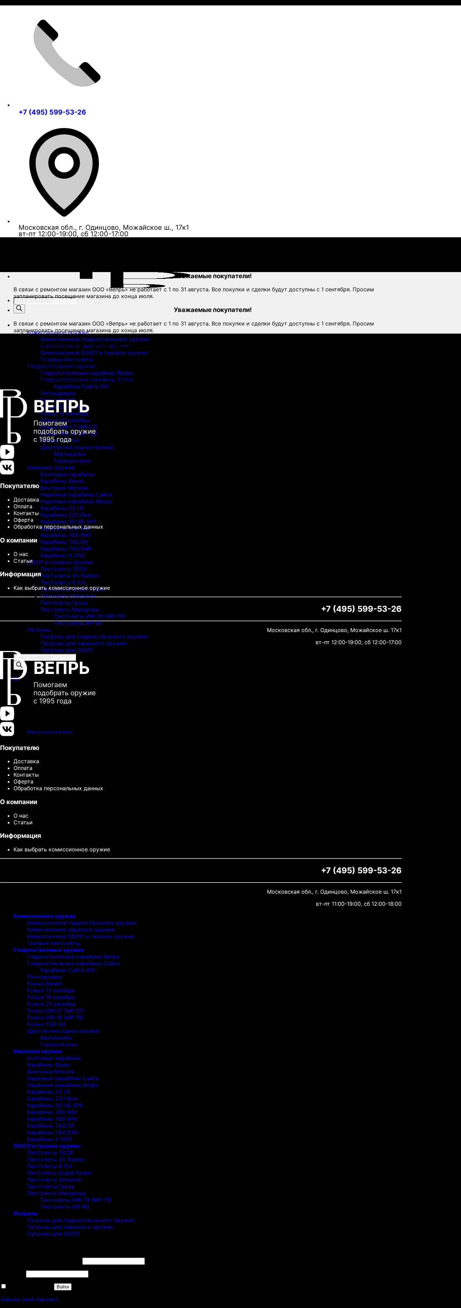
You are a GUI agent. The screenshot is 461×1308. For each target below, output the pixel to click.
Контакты (26, 513)
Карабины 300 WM (52, 1112)
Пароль (12, 1273)
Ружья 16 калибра (51, 997)
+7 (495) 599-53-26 (52, 112)
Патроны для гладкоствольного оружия (94, 636)
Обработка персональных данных (58, 526)
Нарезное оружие (51, 467)
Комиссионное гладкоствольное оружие (95, 339)
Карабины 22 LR (61, 508)
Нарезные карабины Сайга (76, 494)
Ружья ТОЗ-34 (46, 1024)
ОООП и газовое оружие (60, 562)
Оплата (22, 506)
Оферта (23, 519)
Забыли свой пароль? (29, 1299)
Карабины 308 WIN (65, 535)
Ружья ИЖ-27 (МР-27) (55, 1010)
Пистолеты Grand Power (59, 1172)
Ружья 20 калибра (51, 1003)
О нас (20, 554)
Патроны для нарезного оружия (83, 643)
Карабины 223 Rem (65, 514)
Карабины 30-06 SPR (68, 521)
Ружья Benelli (44, 983)
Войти (63, 1286)
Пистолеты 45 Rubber (69, 575)
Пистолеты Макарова (69, 609)
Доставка (26, 499)
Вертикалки (69, 454)
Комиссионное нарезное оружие (71, 929)
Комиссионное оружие (44, 916)
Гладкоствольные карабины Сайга (73, 963)
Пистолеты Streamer (68, 595)
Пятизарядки (44, 976)
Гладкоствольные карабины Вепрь (86, 372)
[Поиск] (19, 308)
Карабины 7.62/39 (64, 541)
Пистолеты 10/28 (63, 568)
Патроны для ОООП (66, 650)
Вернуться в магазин (49, 731)
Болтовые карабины (67, 474)
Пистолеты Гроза (63, 602)
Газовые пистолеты (66, 359)
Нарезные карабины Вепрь (76, 501)
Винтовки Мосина (64, 487)
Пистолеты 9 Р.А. (63, 582)
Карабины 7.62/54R (65, 548)
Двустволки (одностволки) (76, 447)
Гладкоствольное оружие (48, 949)
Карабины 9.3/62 (62, 555)
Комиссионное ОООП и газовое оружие (93, 352)
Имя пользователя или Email (40, 1260)
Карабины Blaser (62, 481)
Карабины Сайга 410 (81, 386)
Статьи (23, 560)
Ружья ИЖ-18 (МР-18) (55, 1017)
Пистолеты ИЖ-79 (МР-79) (89, 616)
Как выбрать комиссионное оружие (61, 587)
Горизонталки (72, 460)
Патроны (39, 629)
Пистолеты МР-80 (78, 623)
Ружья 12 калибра (51, 990)
